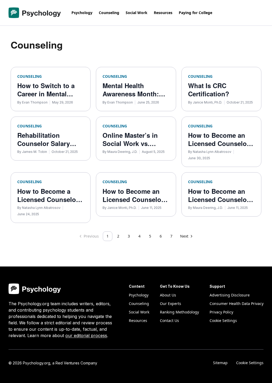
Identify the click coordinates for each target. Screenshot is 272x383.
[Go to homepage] (34, 12)
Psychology (81, 12)
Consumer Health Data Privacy (237, 303)
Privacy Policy (221, 312)
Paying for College (195, 12)
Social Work (136, 12)
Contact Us (169, 320)
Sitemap (220, 362)
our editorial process (86, 335)
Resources (163, 12)
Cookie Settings (250, 362)
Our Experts (170, 303)
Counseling (109, 12)
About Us (168, 295)
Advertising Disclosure (230, 295)
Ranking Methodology (179, 312)
